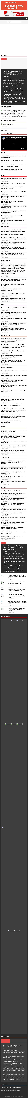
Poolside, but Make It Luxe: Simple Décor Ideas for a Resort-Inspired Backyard (16, 609)
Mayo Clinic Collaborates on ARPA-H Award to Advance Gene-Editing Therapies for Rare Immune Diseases (13, 248)
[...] (8, 86)
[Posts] (5, 1041)
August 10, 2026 (5, 218)
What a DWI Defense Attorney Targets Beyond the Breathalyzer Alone (13, 206)
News (2, 304)
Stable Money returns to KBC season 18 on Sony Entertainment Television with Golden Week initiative (13, 362)
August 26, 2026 (5, 181)
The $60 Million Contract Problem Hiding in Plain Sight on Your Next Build (13, 187)
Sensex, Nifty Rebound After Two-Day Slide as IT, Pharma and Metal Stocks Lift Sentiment (13, 73)
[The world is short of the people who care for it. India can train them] (14, 774)
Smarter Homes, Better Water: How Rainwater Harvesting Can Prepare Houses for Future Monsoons (16, 589)
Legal (3, 175)
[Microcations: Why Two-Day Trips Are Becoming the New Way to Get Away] (8, 721)
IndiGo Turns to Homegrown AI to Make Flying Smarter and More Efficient (12, 400)
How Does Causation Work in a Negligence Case (13, 183)
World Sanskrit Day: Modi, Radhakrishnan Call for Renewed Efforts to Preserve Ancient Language (13, 299)
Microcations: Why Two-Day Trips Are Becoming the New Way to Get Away (13, 547)
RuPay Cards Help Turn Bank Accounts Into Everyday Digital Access (14, 102)
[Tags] (14, 1041)
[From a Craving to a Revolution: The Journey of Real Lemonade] (20, 774)
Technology (5, 396)
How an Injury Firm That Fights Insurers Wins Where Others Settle (12, 202)
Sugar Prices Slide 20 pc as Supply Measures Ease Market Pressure (13, 518)
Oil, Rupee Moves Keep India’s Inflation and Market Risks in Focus (13, 319)
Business (3, 55)
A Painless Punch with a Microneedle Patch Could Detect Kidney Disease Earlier (13, 243)
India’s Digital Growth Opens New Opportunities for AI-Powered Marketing (14, 376)
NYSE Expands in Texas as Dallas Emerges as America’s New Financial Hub (12, 537)
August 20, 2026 (5, 383)
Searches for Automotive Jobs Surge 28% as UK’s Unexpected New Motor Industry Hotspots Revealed (13, 462)
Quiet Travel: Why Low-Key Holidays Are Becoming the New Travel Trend (13, 566)
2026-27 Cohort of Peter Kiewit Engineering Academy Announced (11, 289)
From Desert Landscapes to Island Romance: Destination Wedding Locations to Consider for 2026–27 (14, 570)
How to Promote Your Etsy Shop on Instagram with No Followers (13, 371)
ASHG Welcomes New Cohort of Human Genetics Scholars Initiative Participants (13, 294)
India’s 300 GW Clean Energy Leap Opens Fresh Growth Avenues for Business (12, 523)
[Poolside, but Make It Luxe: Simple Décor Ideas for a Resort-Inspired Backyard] (4, 609)
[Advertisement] (14, 40)
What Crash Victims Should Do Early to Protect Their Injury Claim (12, 197)
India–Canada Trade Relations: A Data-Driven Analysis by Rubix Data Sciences (12, 528)
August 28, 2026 (5, 235)
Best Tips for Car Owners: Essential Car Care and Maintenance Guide (13, 477)
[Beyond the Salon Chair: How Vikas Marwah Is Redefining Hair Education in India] (8, 774)
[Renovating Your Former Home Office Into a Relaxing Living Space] (4, 583)
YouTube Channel (8, 133)
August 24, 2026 (5, 373)
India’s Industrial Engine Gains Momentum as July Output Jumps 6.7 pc (13, 532)
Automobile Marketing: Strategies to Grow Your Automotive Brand (13, 472)
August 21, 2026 (5, 378)
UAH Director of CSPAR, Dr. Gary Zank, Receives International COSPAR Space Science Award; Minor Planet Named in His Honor (13, 329)
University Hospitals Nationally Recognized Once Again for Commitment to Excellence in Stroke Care (13, 255)
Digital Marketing (6, 367)
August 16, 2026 (5, 479)
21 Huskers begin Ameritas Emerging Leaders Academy (12, 284)
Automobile (5, 458)
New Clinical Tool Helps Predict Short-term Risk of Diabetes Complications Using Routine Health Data (13, 238)
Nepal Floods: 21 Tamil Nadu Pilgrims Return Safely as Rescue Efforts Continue (13, 308)
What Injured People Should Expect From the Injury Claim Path (13, 179)
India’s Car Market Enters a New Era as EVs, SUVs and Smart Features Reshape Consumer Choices (13, 467)
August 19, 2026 (5, 184)
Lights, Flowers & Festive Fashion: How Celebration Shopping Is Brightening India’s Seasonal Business (14, 98)
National (4, 427)
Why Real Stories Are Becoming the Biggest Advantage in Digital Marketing (12, 381)
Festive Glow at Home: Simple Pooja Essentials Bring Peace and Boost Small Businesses (13, 90)
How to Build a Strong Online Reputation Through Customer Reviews (13, 390)
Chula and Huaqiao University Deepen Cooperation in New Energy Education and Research (13, 280)
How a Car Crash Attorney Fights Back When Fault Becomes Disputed (13, 211)
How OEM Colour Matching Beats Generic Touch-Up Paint (13, 482)
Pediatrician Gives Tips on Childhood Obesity (12, 234)
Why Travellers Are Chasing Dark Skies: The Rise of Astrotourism (14, 559)
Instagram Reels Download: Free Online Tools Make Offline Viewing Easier (14, 386)
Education (4, 276)
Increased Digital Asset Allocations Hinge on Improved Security (12, 421)
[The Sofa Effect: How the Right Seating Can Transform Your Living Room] (4, 595)
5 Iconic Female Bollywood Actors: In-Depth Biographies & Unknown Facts (11, 356)
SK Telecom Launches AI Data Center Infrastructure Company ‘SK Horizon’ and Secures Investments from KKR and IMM (13, 416)
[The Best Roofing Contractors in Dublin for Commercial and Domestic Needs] (4, 576)
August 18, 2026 (5, 194)
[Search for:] (14, 22)
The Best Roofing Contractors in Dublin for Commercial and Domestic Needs (17, 576)
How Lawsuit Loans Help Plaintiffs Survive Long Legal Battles (12, 221)
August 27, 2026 (5, 348)
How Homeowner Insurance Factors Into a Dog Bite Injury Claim (13, 192)
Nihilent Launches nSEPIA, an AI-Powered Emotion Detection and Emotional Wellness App (13, 404)
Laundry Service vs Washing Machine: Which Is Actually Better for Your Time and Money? (17, 602)
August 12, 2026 (5, 204)
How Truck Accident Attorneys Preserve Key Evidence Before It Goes (12, 216)
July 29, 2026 (4, 484)
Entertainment (6, 335)
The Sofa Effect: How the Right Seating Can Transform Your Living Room (16, 596)
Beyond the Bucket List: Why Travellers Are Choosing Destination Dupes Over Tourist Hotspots (14, 563)
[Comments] (22, 1041)
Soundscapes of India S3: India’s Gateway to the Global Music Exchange (13, 351)
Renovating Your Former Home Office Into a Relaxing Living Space (17, 582)
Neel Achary (4, 130)
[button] (26, 19)
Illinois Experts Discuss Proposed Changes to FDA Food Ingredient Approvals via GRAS (13, 324)
